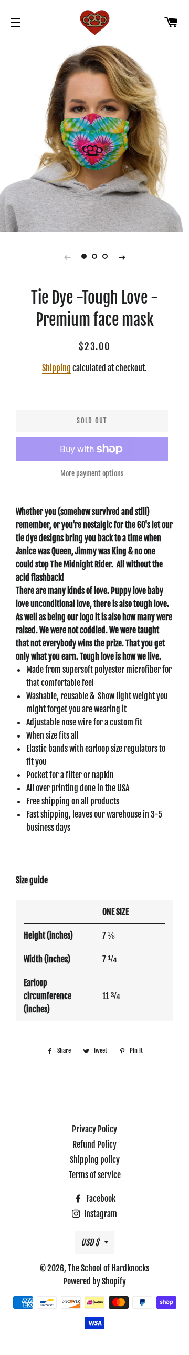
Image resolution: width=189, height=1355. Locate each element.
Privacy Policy (94, 1129)
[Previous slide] (67, 256)
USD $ (90, 1242)
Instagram (99, 1214)
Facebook (100, 1198)
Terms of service (95, 1175)
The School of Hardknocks (108, 1268)
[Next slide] (121, 256)
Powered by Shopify (94, 1281)
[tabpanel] (94, 137)
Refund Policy (94, 1144)
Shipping (56, 368)
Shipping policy (95, 1159)
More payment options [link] (92, 473)
